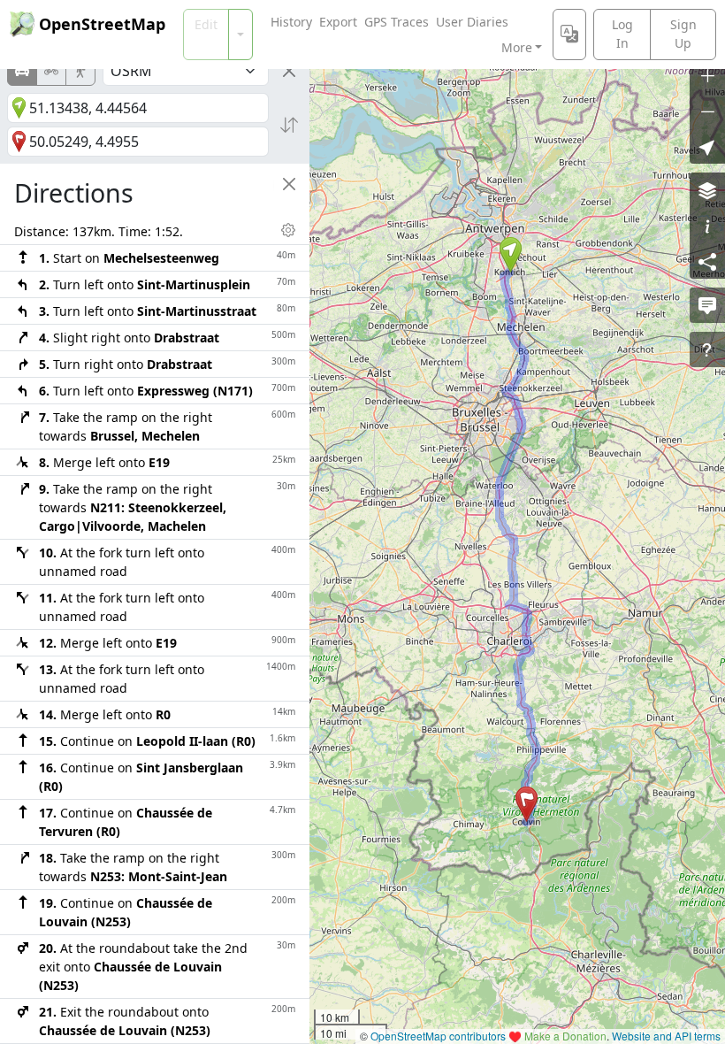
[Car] (22, 71)
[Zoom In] (707, 75)
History (291, 21)
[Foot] (80, 71)
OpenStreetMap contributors (438, 1035)
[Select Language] (569, 34)
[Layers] (707, 190)
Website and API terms (666, 1035)
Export (338, 21)
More (516, 47)
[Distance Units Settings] (288, 230)
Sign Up (683, 33)
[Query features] (707, 349)
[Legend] (707, 225)
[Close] (289, 71)
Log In (622, 33)
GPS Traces (396, 21)
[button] (511, 255)
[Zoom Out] (707, 110)
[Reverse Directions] (289, 124)
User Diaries (472, 21)
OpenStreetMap (102, 24)
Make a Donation (565, 1035)
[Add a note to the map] (707, 305)
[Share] (707, 261)
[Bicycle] (51, 71)
